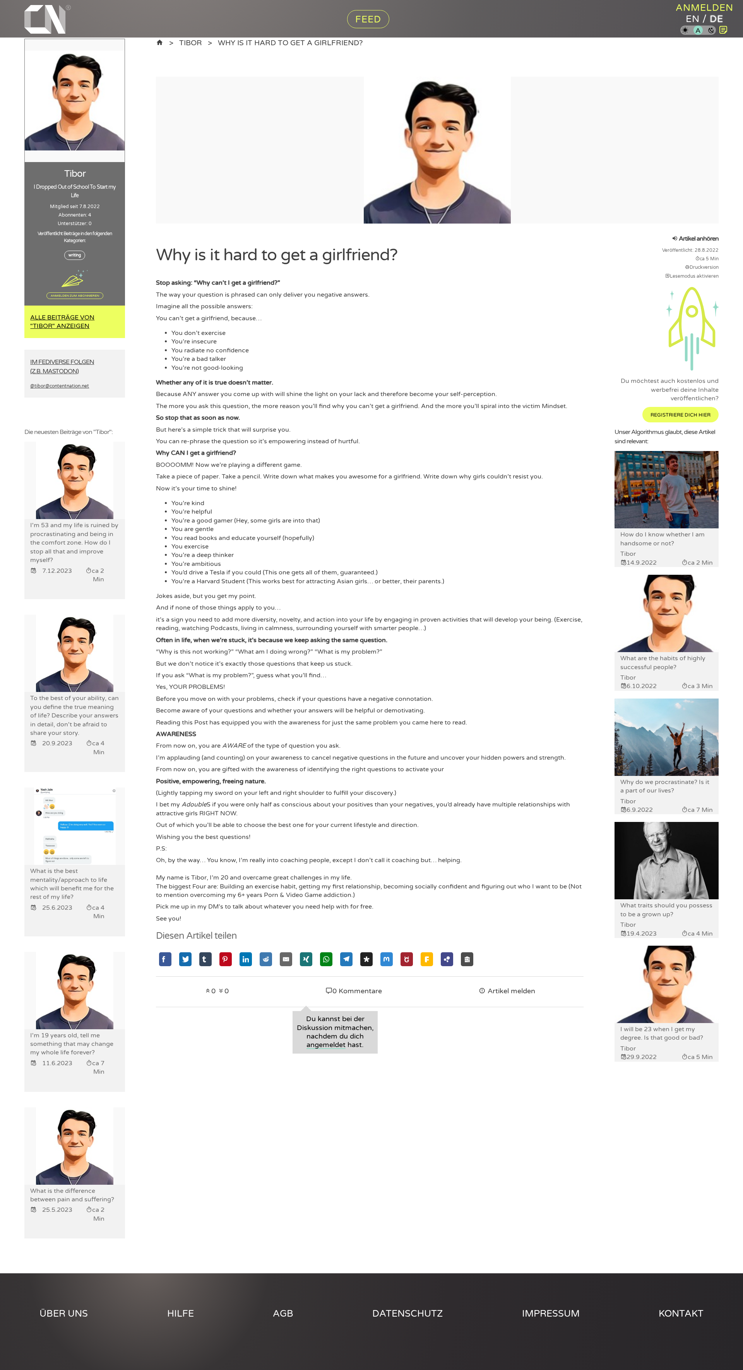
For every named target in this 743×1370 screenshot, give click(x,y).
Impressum (551, 1313)
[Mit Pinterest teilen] (225, 959)
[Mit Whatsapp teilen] (326, 959)
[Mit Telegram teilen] (346, 959)
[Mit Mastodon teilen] (386, 959)
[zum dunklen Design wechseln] (711, 31)
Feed (368, 19)
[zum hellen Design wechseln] (685, 31)
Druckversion (704, 267)
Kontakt (681, 1313)
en (693, 19)
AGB (283, 1313)
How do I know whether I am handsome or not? (662, 539)
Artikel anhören (698, 238)
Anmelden (704, 8)
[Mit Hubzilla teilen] (447, 959)
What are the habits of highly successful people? (662, 662)
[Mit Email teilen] (286, 959)
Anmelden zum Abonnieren (75, 295)
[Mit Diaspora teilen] (366, 959)
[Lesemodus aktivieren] (723, 30)
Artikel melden (510, 991)
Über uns (63, 1313)
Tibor (190, 42)
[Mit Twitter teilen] (185, 959)
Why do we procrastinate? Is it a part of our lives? (664, 786)
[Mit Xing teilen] (306, 959)
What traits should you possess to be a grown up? (666, 910)
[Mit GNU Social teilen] (407, 959)
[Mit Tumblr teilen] (205, 959)
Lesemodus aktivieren (694, 276)
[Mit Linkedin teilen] (246, 959)
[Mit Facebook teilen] (165, 959)
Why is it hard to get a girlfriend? (290, 42)
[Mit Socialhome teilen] (467, 959)
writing (74, 255)
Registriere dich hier (680, 415)
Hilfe (180, 1313)
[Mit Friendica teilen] (427, 959)
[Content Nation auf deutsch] (159, 42)
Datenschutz (407, 1313)
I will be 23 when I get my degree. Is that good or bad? (661, 1033)
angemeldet (326, 1045)
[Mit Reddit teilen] (266, 959)
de (716, 19)
